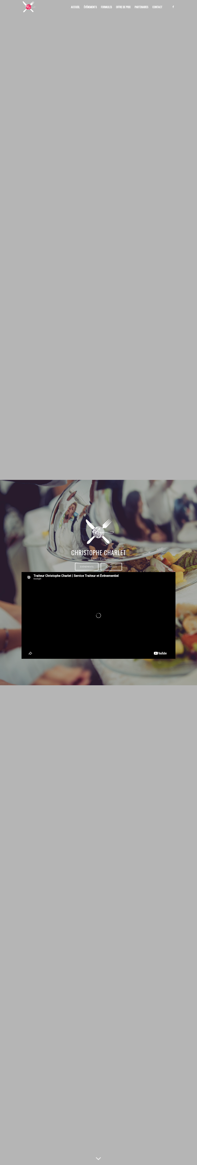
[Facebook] (173, 6)
